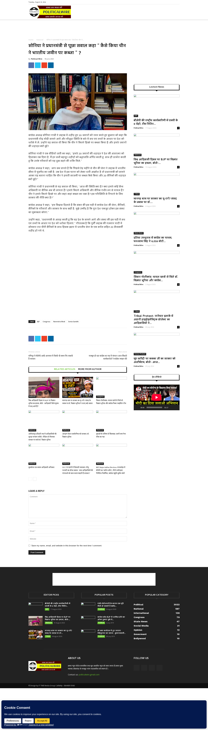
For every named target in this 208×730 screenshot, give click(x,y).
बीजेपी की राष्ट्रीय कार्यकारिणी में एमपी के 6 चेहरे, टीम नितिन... (156, 122)
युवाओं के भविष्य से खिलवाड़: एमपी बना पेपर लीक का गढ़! (111, 435)
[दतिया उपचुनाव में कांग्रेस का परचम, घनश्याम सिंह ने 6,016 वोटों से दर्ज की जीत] (157, 223)
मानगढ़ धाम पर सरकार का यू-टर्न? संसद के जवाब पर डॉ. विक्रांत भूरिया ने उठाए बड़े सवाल (77, 402)
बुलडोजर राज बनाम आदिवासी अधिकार (41, 467)
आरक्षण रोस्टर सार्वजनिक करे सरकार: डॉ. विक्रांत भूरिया (75, 435)
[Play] (137, 407)
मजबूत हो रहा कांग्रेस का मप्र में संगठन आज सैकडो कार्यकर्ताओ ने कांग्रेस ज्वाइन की (108, 357)
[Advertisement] (104, 29)
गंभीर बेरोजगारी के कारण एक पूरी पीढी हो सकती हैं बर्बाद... (110, 605)
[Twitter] (173, 2)
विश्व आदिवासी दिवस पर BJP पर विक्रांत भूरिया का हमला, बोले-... (156, 161)
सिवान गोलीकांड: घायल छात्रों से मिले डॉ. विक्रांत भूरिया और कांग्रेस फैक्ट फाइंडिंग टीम (111, 402)
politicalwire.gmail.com (89, 674)
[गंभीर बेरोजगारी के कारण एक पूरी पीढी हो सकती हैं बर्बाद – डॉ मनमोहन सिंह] (88, 607)
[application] (157, 397)
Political (101, 609)
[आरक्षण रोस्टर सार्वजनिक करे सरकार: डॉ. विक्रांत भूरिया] (77, 420)
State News (139, 233)
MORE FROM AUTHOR (89, 369)
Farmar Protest (140, 354)
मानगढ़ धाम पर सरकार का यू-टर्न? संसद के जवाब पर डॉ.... (155, 200)
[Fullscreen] (175, 407)
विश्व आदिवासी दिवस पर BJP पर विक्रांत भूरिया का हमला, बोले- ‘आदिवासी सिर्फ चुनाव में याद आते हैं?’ (43, 403)
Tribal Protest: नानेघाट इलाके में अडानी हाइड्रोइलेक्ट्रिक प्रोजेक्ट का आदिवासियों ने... (153, 320)
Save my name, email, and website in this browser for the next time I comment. (66, 545)
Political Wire (36, 59)
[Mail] (168, 2)
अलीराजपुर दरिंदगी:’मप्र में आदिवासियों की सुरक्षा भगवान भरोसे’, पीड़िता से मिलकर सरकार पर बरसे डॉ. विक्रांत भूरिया (42, 436)
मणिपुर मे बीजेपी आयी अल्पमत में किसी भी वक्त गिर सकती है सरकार (50, 357)
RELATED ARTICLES (64, 369)
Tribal (65, 397)
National (40, 40)
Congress (46, 321)
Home (30, 40)
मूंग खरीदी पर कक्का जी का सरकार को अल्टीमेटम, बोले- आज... (154, 360)
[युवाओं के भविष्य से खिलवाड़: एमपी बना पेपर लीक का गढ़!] (111, 420)
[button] (176, 14)
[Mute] (171, 407)
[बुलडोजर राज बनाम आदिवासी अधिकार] (43, 454)
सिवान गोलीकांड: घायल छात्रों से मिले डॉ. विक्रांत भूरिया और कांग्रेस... (156, 279)
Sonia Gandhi (73, 321)
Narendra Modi (59, 321)
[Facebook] (163, 2)
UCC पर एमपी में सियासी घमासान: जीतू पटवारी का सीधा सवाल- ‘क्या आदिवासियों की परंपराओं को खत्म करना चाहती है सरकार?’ (77, 470)
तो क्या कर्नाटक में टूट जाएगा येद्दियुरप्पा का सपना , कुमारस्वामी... (111, 632)
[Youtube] (177, 2)
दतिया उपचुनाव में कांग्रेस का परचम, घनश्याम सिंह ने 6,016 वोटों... (153, 240)
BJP (38, 321)
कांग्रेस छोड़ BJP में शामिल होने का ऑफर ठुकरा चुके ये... (111, 618)
